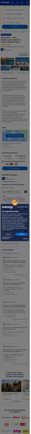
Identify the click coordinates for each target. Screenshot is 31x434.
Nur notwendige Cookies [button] (22, 206)
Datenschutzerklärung (7, 237)
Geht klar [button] (21, 234)
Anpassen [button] (8, 234)
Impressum (25, 238)
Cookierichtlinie (5, 238)
